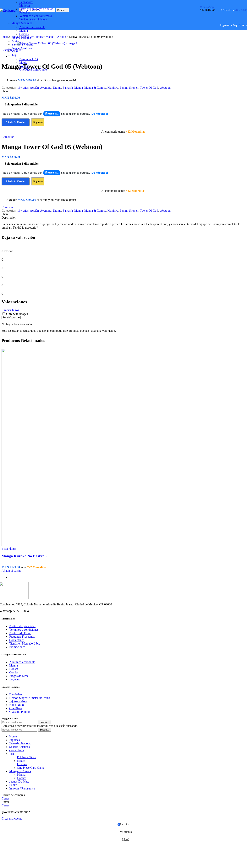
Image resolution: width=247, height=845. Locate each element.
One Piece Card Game (33, 69)
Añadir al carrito (15, 181)
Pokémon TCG (28, 59)
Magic (23, 62)
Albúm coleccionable (32, 27)
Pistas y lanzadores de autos (36, 9)
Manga (23, 30)
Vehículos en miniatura (33, 19)
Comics (24, 34)
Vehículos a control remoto (35, 16)
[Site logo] (7, 10)
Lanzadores (26, 2)
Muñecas (24, 5)
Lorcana (24, 66)
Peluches (24, 12)
